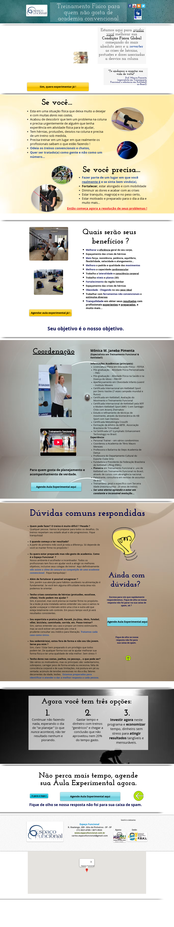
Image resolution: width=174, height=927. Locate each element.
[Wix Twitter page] (143, 6)
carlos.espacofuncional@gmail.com (90, 835)
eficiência (104, 250)
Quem (33, 526)
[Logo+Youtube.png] (134, 6)
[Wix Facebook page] (130, 6)
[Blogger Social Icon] (139, 6)
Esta (33, 111)
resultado (62, 541)
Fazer (86, 177)
